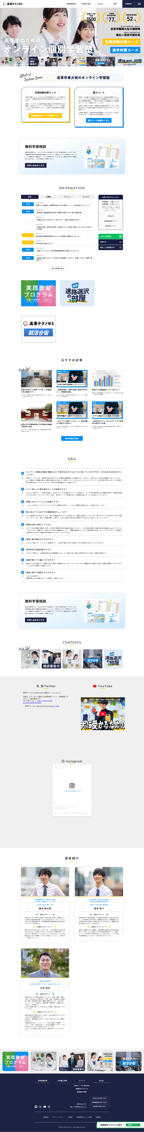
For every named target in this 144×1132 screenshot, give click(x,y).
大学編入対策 (85, 3)
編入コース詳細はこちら (99, 120)
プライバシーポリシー (58, 1117)
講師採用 (46, 1117)
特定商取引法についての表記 (84, 1117)
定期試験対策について (111, 221)
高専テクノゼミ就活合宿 (81, 1086)
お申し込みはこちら (36, 620)
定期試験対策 (71, 3)
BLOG (100, 3)
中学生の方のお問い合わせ (99, 1098)
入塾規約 (70, 1117)
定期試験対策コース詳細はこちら (45, 116)
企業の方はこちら (81, 1104)
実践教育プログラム (82, 1089)
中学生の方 (110, 216)
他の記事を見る (72, 438)
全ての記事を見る (58, 268)
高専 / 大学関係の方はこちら (78, 1107)
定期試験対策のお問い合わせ (99, 1102)
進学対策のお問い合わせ (99, 1106)
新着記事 (98, 1117)
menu (139, 4)
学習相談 (128, 3)
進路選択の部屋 (82, 1092)
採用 (115, 3)
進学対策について (110, 226)
